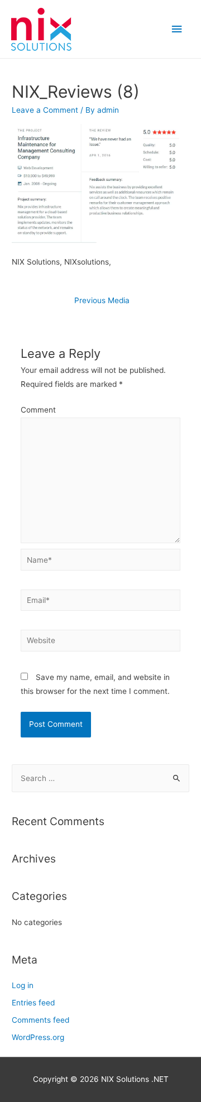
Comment (38, 409)
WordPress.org (38, 1037)
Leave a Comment (45, 110)
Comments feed (40, 1019)
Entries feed (33, 1002)
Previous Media (102, 300)
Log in (23, 985)
